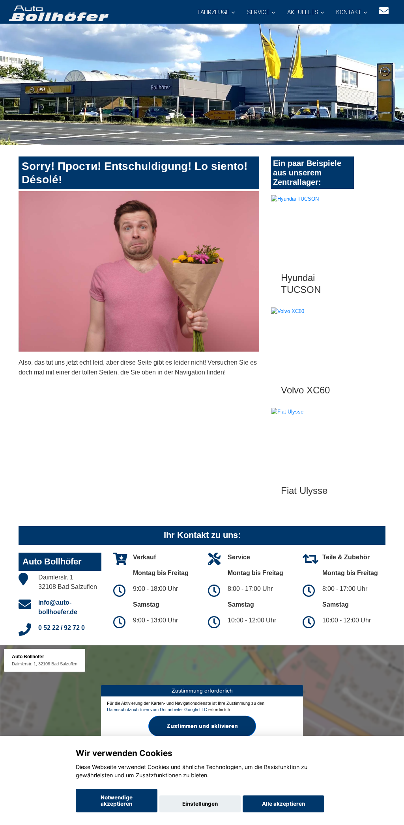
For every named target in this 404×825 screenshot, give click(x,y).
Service (258, 12)
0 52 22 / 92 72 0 (61, 627)
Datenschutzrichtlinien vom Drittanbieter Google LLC (157, 709)
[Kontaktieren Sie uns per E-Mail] (384, 11)
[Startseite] (58, 13)
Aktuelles (302, 12)
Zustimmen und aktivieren (202, 726)
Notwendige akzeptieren (117, 800)
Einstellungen (200, 804)
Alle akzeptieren (283, 804)
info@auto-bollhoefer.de (57, 607)
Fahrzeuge (213, 12)
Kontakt (348, 12)
